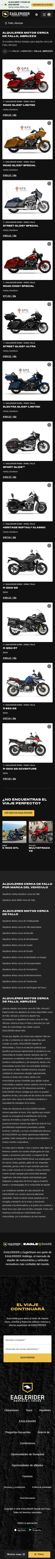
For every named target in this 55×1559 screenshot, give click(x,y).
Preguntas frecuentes (18, 1432)
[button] (27, 88)
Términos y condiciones (14, 1487)
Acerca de (44, 1432)
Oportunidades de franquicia (27, 1454)
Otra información (27, 1498)
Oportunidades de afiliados (27, 1465)
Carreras (27, 1476)
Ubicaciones (11, 1410)
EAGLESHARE (27, 1421)
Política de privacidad (41, 1487)
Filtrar (41, 1554)
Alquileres (45, 1410)
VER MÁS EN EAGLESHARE (18, 813)
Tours (29, 1410)
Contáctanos (27, 1443)
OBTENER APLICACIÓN (42, 5)
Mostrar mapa (14, 1554)
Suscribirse (27, 1358)
